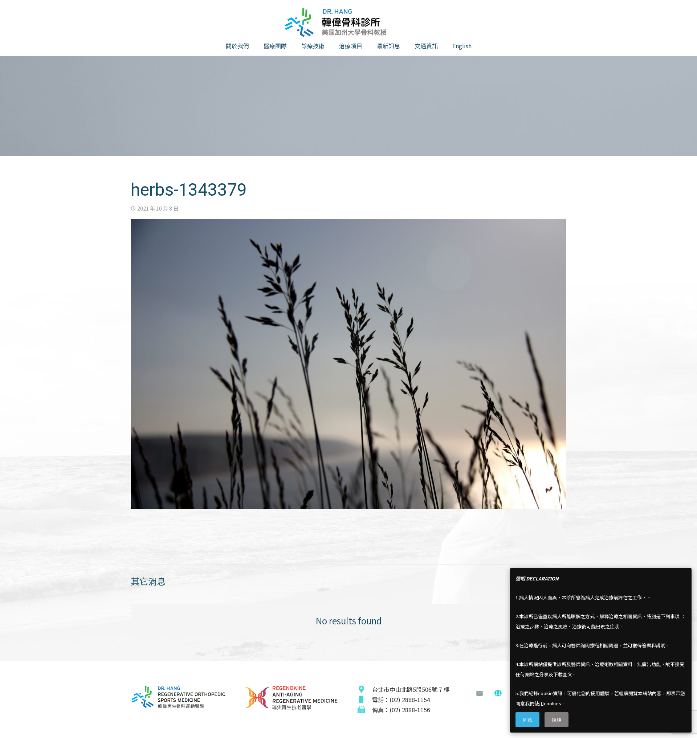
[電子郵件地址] (479, 693)
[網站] (498, 693)
